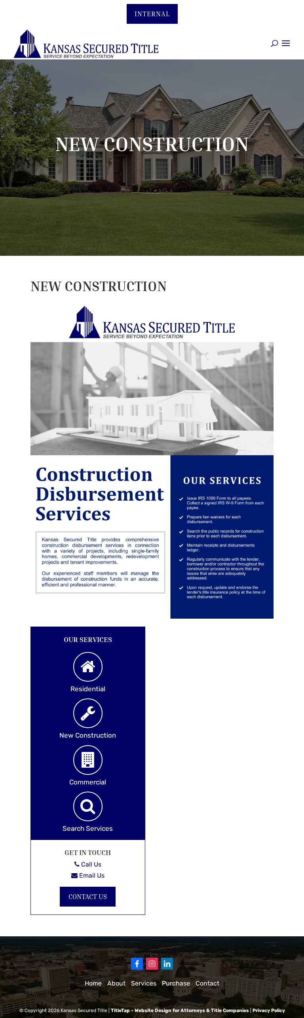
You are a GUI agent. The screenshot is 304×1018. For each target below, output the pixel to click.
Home (93, 983)
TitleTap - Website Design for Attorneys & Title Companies (180, 1010)
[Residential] (88, 667)
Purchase (176, 983)
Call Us (90, 864)
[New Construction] (88, 713)
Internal (152, 14)
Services (143, 983)
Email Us (91, 875)
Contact (207, 983)
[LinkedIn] (167, 967)
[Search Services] (88, 806)
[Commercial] (88, 760)
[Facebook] (137, 967)
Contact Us (87, 896)
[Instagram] (152, 967)
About (116, 983)
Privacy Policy (269, 1010)
